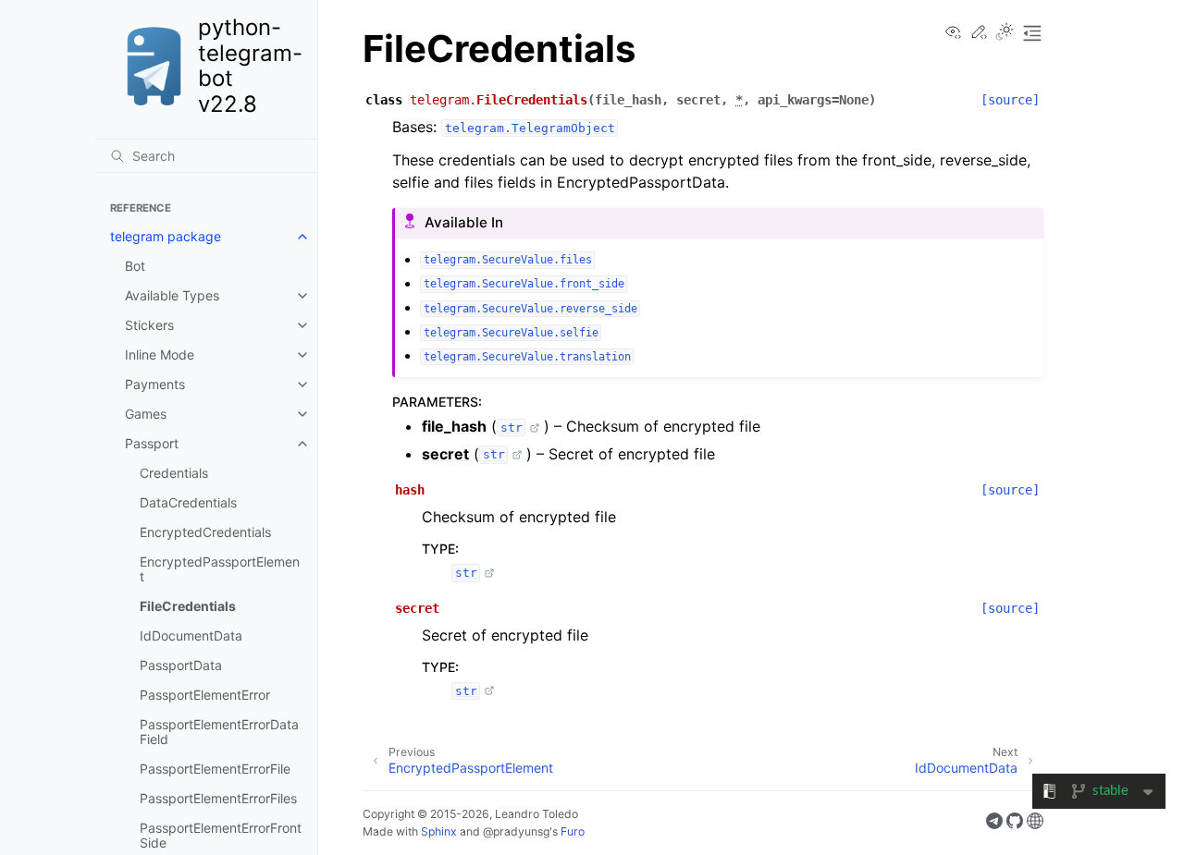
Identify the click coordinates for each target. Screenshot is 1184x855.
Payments (155, 384)
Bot (135, 266)
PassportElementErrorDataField (219, 731)
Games (145, 413)
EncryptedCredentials (205, 532)
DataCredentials (188, 502)
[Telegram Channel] (994, 823)
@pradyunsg (516, 831)
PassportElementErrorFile (215, 768)
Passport (152, 443)
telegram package (165, 236)
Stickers (149, 325)
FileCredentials (188, 606)
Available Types (172, 295)
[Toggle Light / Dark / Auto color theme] (1004, 33)
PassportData (181, 665)
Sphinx (439, 831)
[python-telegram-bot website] (1035, 823)
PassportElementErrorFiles (218, 798)
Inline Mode (159, 354)
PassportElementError (205, 694)
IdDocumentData (191, 635)
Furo (573, 831)
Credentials (174, 473)
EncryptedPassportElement (220, 569)
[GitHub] (1014, 823)
